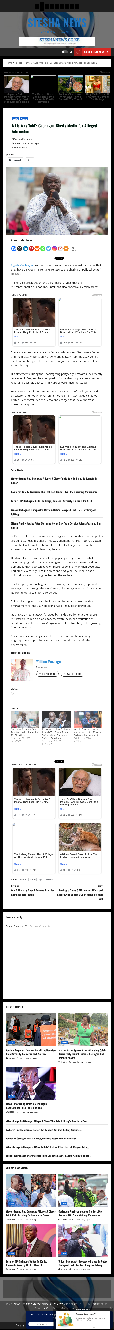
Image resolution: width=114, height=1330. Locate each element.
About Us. (85, 1304)
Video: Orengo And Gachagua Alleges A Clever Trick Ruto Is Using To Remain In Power (47, 1121)
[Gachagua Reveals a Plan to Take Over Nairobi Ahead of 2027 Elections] (25, 719)
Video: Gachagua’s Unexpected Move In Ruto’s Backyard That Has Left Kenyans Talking (47, 1147)
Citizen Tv (23, 879)
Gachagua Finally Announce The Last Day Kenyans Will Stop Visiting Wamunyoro (54, 492)
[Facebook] (13, 247)
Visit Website (47, 674)
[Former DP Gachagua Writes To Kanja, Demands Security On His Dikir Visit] (31, 1240)
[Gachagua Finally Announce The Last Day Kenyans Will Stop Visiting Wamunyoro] (83, 1190)
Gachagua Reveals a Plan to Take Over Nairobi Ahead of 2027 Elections (24, 732)
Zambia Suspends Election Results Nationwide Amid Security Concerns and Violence (31, 1052)
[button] (6, 52)
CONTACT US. (100, 1304)
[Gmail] (60, 247)
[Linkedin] (25, 247)
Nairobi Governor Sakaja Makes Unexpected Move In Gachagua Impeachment (87, 732)
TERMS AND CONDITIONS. (37, 1304)
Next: (80, 892)
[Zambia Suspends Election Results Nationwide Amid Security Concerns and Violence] (31, 1029)
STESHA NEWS (57, 22)
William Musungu (23, 139)
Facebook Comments (40, 926)
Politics (23, 119)
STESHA (11, 1058)
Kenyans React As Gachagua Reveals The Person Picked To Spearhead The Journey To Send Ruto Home (56, 734)
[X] (19, 247)
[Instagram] (54, 247)
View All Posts (72, 674)
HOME (8, 1304)
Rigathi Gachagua (22, 265)
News (11, 1203)
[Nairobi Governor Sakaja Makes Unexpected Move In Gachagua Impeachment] (88, 719)
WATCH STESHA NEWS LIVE (96, 52)
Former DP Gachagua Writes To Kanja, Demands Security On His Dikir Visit (51, 501)
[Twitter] (48, 247)
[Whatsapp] (42, 247)
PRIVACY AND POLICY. (65, 1304)
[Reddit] (37, 247)
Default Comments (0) (16, 926)
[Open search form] (71, 52)
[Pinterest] (31, 247)
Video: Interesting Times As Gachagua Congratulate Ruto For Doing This (26, 1105)
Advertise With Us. (45, 1308)
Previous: (33, 890)
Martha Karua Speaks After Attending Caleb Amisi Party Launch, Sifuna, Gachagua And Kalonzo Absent (82, 1054)
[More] (66, 247)
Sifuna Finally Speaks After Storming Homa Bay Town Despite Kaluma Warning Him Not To (49, 1156)
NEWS (15, 119)
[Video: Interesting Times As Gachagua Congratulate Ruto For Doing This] (31, 1083)
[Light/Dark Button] (65, 51)
